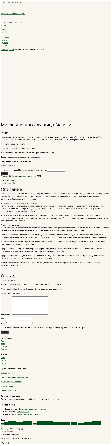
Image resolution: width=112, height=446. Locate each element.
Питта (3, 360)
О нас (4, 30)
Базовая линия (7, 373)
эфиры (96, 423)
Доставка (5, 43)
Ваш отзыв (6, 314)
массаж (35, 423)
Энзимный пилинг (8, 390)
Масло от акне (23, 411)
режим (74, 423)
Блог (3, 35)
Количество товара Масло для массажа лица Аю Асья (24, 170)
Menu (3, 25)
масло (29, 176)
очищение (45, 423)
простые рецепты (61, 423)
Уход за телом (7, 386)
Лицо (3, 341)
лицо (11, 49)
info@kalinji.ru (16, 2)
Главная (4, 49)
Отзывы (5, 40)
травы (88, 423)
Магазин (5, 32)
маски (19, 423)
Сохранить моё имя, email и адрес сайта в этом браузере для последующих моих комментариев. (45, 327)
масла (27, 423)
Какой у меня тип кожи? (28, 414)
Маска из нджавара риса (11, 381)
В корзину (4, 173)
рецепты (81, 424)
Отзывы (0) (10, 183)
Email (4, 323)
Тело (3, 344)
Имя (3, 318)
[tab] (58, 180)
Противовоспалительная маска (14, 377)
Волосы (4, 346)
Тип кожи (5, 37)
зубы (2, 423)
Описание (9, 180)
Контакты (5, 45)
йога (6, 423)
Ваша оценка (7, 293)
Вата (3, 357)
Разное (4, 349)
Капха (3, 363)
